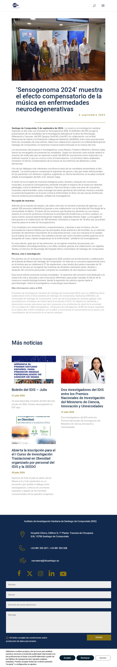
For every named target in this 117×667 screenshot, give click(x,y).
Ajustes (102, 658)
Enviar (99, 637)
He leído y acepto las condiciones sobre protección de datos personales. (26, 639)
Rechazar (85, 658)
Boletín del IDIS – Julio (29, 390)
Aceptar (67, 658)
